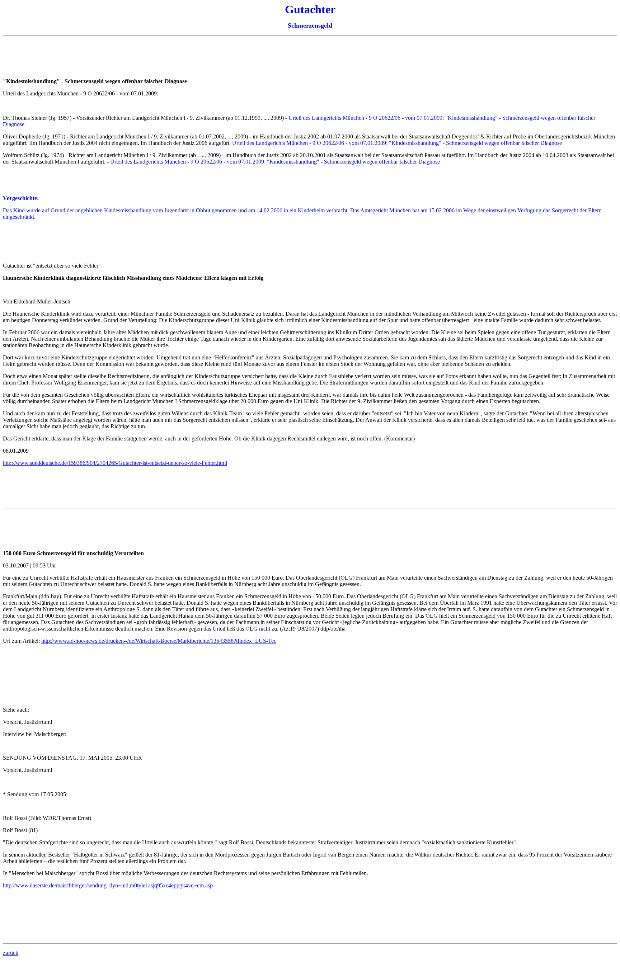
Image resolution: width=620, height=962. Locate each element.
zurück (10, 953)
